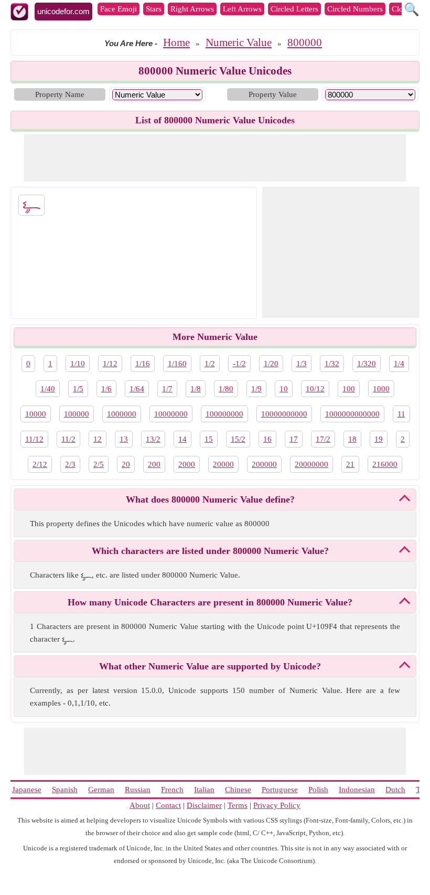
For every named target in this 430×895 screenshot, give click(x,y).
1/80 (226, 389)
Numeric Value (239, 42)
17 (293, 439)
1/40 (47, 389)
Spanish (65, 789)
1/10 (77, 363)
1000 (381, 389)
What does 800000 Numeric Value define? (210, 499)
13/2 (153, 439)
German (101, 789)
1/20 (271, 363)
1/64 (137, 389)
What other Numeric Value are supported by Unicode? (210, 666)
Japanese (26, 789)
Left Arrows (242, 9)
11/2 (68, 439)
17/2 (323, 439)
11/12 (34, 439)
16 (267, 439)
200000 (264, 464)
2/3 (70, 464)
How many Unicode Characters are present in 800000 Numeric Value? (210, 602)
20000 (223, 464)
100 (348, 389)
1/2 (210, 363)
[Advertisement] (215, 158)
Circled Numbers (355, 9)
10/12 (315, 389)
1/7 (167, 389)
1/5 (78, 389)
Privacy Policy (276, 805)
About (140, 805)
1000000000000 (352, 414)
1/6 (106, 389)
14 (182, 439)
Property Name (59, 94)
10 (284, 389)
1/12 (110, 363)
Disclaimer (204, 805)
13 (124, 439)
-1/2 (239, 363)
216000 (384, 464)
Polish (318, 789)
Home (176, 42)
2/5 (98, 464)
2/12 (40, 464)
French (172, 789)
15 (209, 439)
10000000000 (284, 414)
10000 (35, 414)
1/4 (399, 363)
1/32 (332, 363)
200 (154, 464)
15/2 (238, 439)
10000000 (171, 414)
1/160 (177, 363)
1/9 (256, 389)
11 (401, 414)
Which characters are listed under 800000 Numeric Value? (210, 551)
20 (126, 464)
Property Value (273, 94)
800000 (304, 42)
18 (352, 439)
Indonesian (357, 789)
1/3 (301, 363)
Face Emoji (118, 9)
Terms (238, 805)
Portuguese (280, 789)
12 (97, 439)
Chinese (238, 789)
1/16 (142, 363)
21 (350, 464)
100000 (76, 414)
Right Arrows (192, 9)
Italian (204, 789)
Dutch (395, 789)
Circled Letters (294, 9)
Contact (168, 805)
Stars (154, 9)
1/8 (195, 389)
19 (378, 439)
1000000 (121, 414)
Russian (137, 789)
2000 (186, 464)
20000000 (311, 464)
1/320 (366, 363)
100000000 (224, 414)
